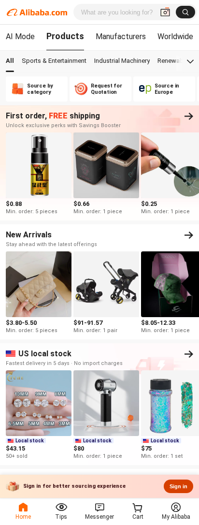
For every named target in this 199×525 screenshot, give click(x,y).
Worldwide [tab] (175, 36)
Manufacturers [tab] (121, 36)
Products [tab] (65, 36)
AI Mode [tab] (20, 36)
